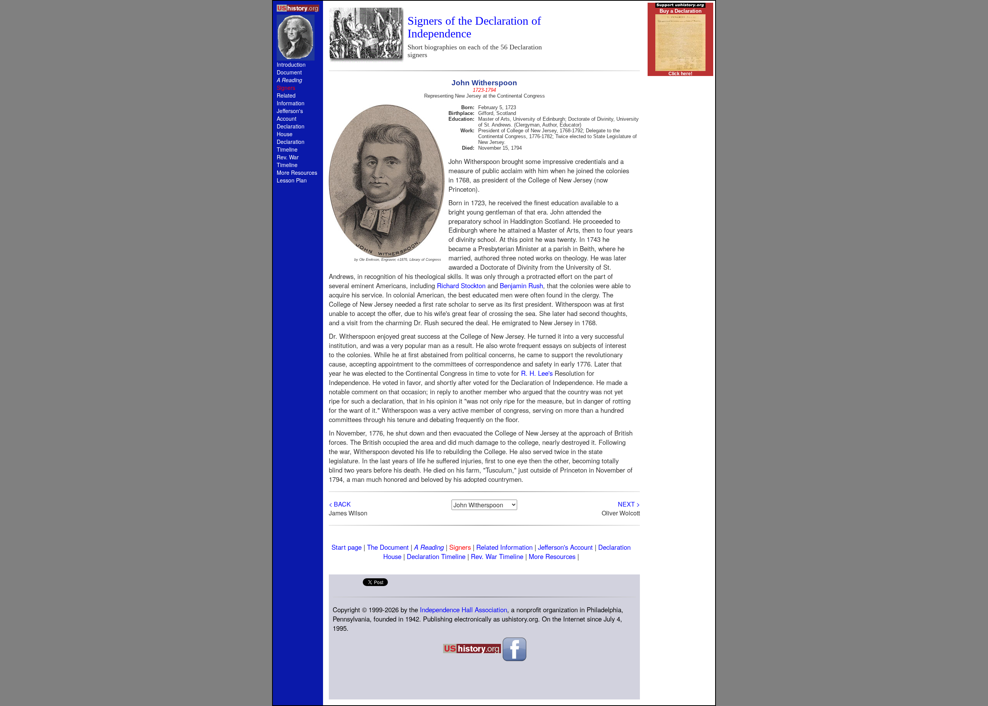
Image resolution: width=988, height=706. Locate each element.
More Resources (297, 172)
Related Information (291, 99)
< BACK (340, 504)
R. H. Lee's (537, 373)
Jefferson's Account (290, 114)
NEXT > (629, 504)
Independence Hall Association (463, 609)
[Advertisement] (298, 321)
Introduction (291, 64)
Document (289, 72)
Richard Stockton (461, 285)
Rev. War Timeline (288, 161)
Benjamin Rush (521, 285)
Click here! (680, 73)
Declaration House (291, 130)
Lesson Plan (292, 180)
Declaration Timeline (291, 145)
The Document (388, 547)
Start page (347, 547)
